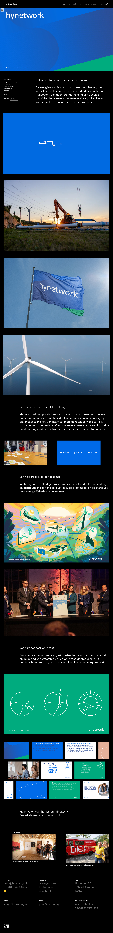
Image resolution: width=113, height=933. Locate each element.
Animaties (6, 90)
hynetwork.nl (52, 815)
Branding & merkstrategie (10, 82)
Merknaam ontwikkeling (10, 86)
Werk (63, 4)
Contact (86, 4)
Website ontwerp (8, 88)
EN (108, 4)
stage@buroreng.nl (16, 904)
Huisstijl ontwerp (8, 84)
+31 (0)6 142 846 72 (16, 887)
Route (78, 890)
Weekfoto (94, 4)
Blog (101, 4)
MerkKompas (77, 4)
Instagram (45, 883)
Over (68, 4)
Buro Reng (8, 4)
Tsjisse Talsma (14, 100)
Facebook (45, 891)
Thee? (15, 4)
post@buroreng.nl (50, 904)
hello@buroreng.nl (15, 883)
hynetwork (13, 98)
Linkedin (44, 887)
